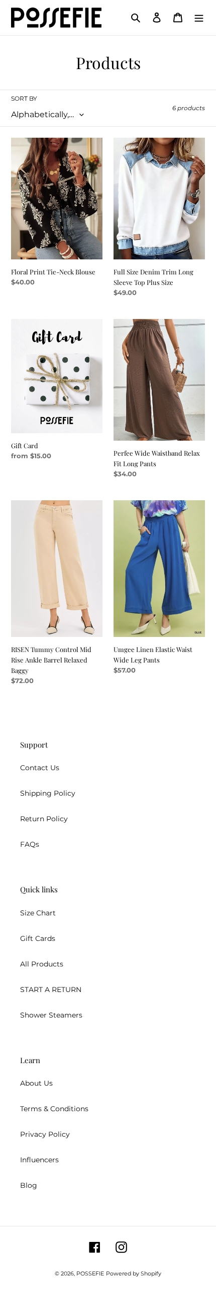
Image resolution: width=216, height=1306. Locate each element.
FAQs (29, 844)
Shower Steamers (51, 1015)
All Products (41, 963)
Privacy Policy (45, 1134)
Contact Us (39, 767)
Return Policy (44, 818)
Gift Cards (37, 938)
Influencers (39, 1159)
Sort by (24, 98)
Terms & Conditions (54, 1108)
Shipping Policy (47, 793)
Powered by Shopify (133, 1273)
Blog (28, 1185)
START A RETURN (50, 989)
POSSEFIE (90, 1273)
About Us (36, 1083)
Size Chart (38, 912)
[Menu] (198, 17)
